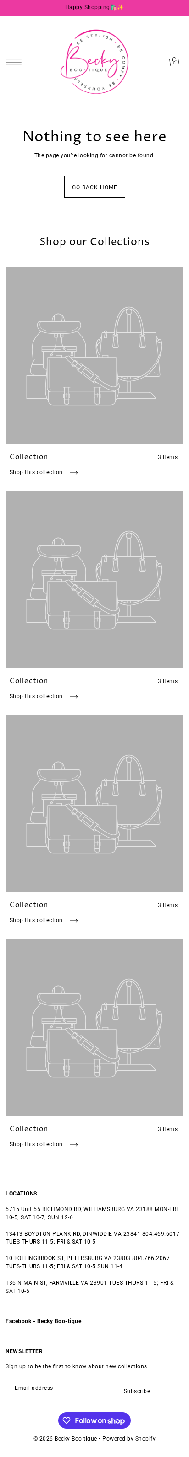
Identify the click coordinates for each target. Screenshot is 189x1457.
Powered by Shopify (129, 1439)
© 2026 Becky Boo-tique (65, 1439)
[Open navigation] (16, 62)
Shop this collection (37, 472)
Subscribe (137, 1391)
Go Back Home (94, 187)
